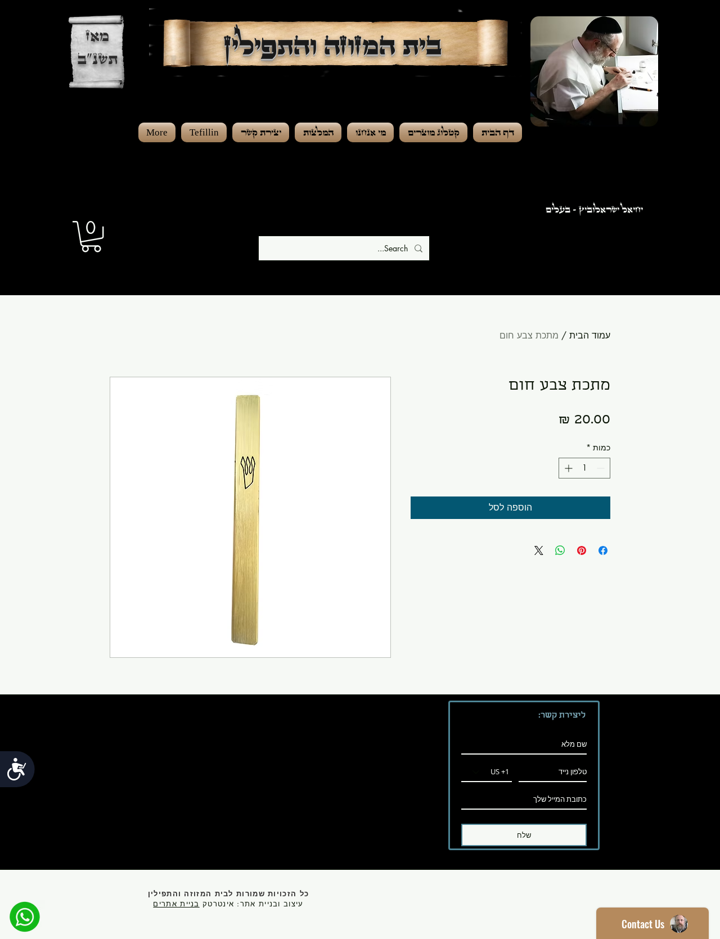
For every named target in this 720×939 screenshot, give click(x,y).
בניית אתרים (176, 904)
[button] (91, 236)
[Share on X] (539, 550)
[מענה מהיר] (24, 916)
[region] (606, 118)
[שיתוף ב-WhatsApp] (560, 550)
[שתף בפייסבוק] (603, 550)
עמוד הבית (589, 335)
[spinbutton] (584, 468)
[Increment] (567, 468)
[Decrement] (602, 468)
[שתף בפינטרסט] (581, 550)
